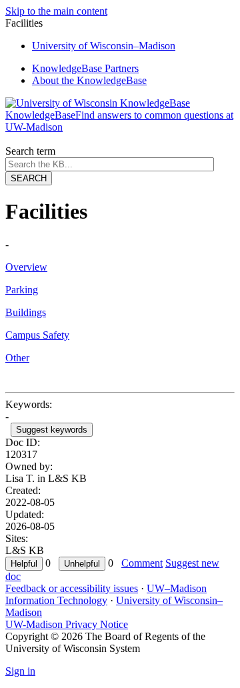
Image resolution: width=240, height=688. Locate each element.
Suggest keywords (51, 430)
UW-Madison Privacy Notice (66, 624)
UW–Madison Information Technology (106, 594)
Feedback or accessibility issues (71, 588)
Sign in (20, 671)
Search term (30, 151)
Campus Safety (37, 335)
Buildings (25, 312)
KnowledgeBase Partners (85, 68)
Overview (26, 267)
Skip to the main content (56, 11)
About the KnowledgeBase (89, 80)
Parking (21, 289)
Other (17, 357)
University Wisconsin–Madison (103, 45)
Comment (142, 563)
